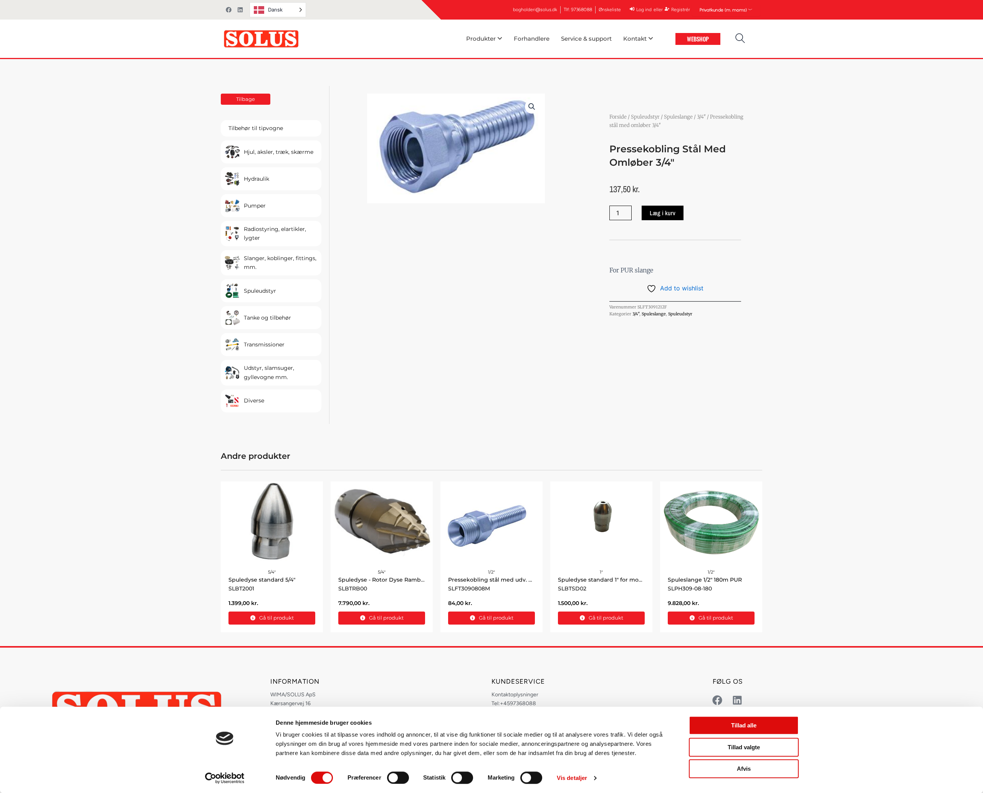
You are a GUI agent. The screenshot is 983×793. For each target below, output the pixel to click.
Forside (618, 117)
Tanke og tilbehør (267, 317)
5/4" (272, 572)
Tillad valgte (744, 747)
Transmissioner (264, 344)
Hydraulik (256, 178)
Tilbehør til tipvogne (255, 128)
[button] (532, 107)
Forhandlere (531, 38)
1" (601, 572)
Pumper (255, 205)
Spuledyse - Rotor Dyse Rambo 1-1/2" (388, 579)
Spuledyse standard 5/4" (261, 579)
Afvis (744, 768)
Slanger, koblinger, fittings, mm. (280, 262)
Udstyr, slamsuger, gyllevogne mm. (269, 372)
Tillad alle (743, 725)
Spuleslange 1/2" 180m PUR (705, 579)
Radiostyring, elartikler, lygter (275, 233)
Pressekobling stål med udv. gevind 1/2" (503, 579)
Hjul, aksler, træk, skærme (278, 151)
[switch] (398, 778)
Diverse (254, 400)
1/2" (491, 572)
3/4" (701, 117)
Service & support (586, 38)
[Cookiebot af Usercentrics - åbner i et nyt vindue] (224, 778)
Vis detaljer (572, 778)
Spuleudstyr (260, 290)
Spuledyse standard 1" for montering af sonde (621, 579)
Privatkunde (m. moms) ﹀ (726, 10)
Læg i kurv (662, 213)
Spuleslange (678, 117)
